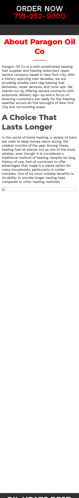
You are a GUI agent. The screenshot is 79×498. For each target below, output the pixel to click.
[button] (39, 29)
